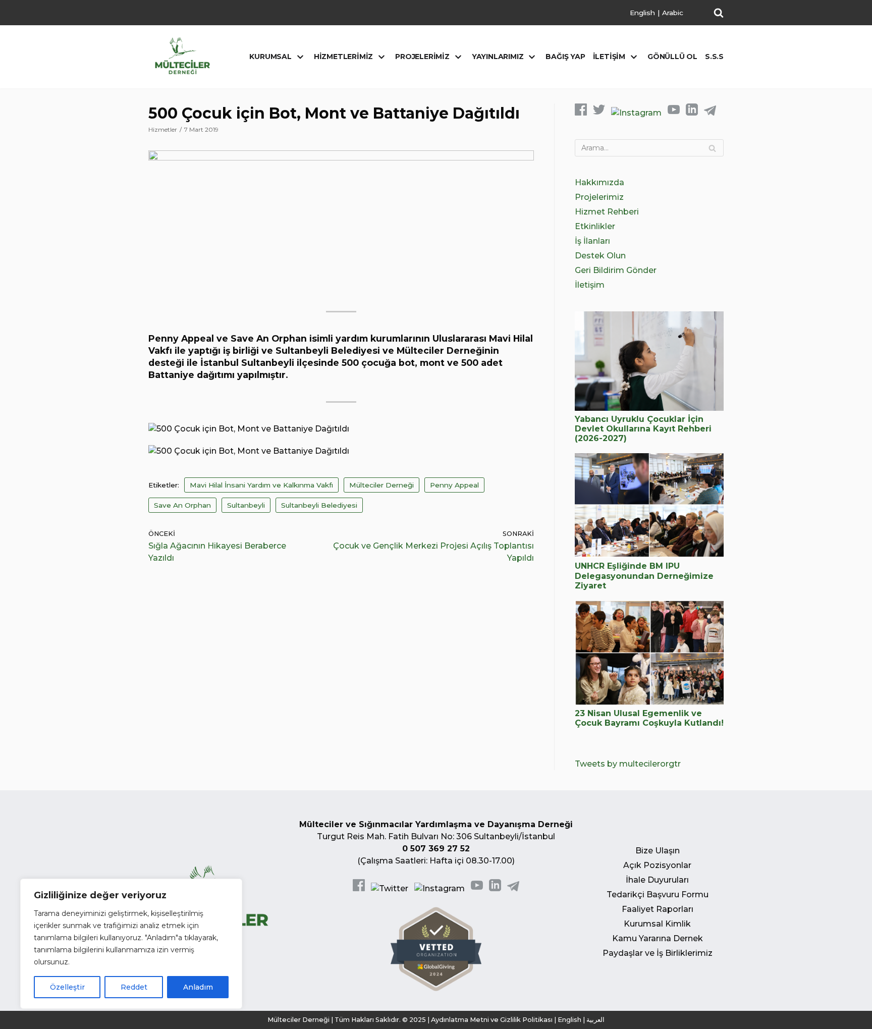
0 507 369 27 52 (436, 848)
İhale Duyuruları (657, 880)
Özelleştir (67, 987)
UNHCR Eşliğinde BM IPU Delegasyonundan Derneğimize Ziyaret (644, 575)
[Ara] (712, 147)
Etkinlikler (595, 226)
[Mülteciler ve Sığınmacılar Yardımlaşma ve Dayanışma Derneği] (182, 56)
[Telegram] (710, 113)
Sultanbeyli (246, 505)
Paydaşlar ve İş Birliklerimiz (658, 953)
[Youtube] (674, 113)
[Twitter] (599, 113)
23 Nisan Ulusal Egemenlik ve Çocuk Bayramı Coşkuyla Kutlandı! (649, 718)
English (642, 13)
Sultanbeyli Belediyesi (319, 505)
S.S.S (714, 56)
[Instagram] (636, 113)
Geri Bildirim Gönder (616, 270)
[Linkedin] (692, 113)
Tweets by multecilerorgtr (628, 764)
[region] (131, 944)
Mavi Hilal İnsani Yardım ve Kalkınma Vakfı (261, 485)
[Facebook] (581, 113)
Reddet (134, 987)
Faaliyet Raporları (657, 909)
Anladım (198, 987)
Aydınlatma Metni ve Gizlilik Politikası (492, 1019)
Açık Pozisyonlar (657, 865)
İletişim (590, 285)
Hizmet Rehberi (607, 211)
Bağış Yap (565, 56)
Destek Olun (600, 255)
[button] (719, 13)
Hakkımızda (599, 182)
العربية (595, 1019)
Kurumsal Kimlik (657, 924)
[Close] (232, 887)
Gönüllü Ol (672, 56)
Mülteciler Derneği (381, 485)
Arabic (672, 13)
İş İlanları (592, 241)
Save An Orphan (182, 505)
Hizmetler (162, 129)
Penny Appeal (454, 485)
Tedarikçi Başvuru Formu (657, 894)
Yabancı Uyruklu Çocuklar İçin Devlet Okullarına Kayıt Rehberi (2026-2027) (643, 428)
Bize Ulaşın (657, 850)
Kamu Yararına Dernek (657, 938)
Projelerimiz (599, 197)
